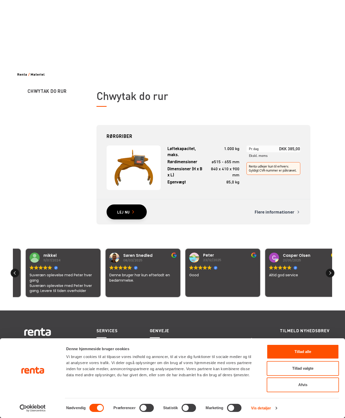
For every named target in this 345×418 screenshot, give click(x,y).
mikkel (39, 255)
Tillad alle (302, 351)
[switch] (146, 408)
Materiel (38, 74)
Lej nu (123, 212)
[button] (330, 273)
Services (106, 330)
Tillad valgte (302, 368)
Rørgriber (119, 136)
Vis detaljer (261, 408)
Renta (22, 74)
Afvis (302, 385)
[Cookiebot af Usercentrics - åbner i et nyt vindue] (33, 408)
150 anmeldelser (222, 304)
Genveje (159, 330)
